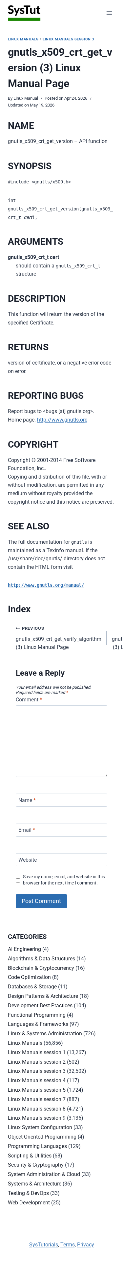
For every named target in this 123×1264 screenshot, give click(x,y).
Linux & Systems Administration (45, 1033)
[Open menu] (109, 13)
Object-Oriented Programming (42, 1137)
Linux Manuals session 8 (37, 1109)
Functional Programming (37, 1015)
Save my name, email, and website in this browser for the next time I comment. (64, 880)
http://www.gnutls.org (62, 420)
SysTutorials (43, 1245)
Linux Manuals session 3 (68, 39)
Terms (67, 1245)
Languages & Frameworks (38, 1024)
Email (26, 830)
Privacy (85, 1245)
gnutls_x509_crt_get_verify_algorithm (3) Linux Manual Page (58, 638)
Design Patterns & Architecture (43, 996)
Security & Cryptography (36, 1165)
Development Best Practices (40, 1005)
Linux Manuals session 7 (37, 1099)
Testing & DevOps (28, 1193)
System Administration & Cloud (44, 1174)
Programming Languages (37, 1146)
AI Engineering (24, 949)
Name (27, 800)
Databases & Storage (32, 987)
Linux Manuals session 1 (37, 1052)
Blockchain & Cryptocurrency (41, 968)
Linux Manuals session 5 (37, 1090)
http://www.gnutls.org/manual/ (46, 585)
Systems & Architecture (34, 1184)
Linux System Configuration (40, 1127)
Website (27, 860)
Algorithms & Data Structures (41, 958)
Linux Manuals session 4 (37, 1080)
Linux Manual (25, 98)
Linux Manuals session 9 (37, 1118)
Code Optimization (29, 977)
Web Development (29, 1202)
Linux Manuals (23, 39)
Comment (29, 700)
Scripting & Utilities (29, 1156)
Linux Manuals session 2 (37, 1062)
